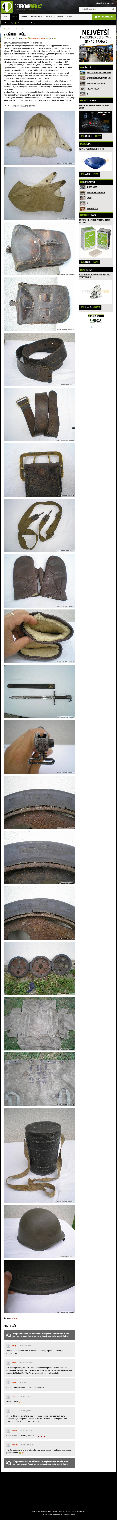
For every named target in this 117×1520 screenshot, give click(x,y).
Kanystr (89, 198)
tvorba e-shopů (57, 1515)
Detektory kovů (57, 1511)
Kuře (13, 1411)
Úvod (5, 17)
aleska (14, 1362)
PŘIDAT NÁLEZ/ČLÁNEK (105, 17)
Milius (14, 1382)
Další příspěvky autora (37, 38)
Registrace (111, 3)
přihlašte (63, 1336)
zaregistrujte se (44, 1336)
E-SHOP (69, 17)
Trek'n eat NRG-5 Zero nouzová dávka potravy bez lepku (94, 221)
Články (24, 17)
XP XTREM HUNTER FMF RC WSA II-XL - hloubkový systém (94, 106)
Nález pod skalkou (93, 89)
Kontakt (60, 17)
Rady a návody (36, 17)
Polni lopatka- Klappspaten (96, 83)
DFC (13, 1397)
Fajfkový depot (92, 187)
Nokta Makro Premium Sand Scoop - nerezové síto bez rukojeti (94, 276)
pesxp (14, 1345)
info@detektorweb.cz (78, 1511)
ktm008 (14, 1431)
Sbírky (33, 23)
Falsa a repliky (8, 23)
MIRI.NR (15, 1445)
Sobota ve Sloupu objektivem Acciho (99, 73)
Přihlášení (100, 3)
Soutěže (49, 17)
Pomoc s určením (92, 209)
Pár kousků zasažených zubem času (99, 78)
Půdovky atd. (22, 23)
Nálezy (14, 17)
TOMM (25, 38)
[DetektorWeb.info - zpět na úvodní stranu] (23, 7)
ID (87, 94)
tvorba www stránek (69, 1515)
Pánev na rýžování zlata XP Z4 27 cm (91, 149)
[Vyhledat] (113, 9)
